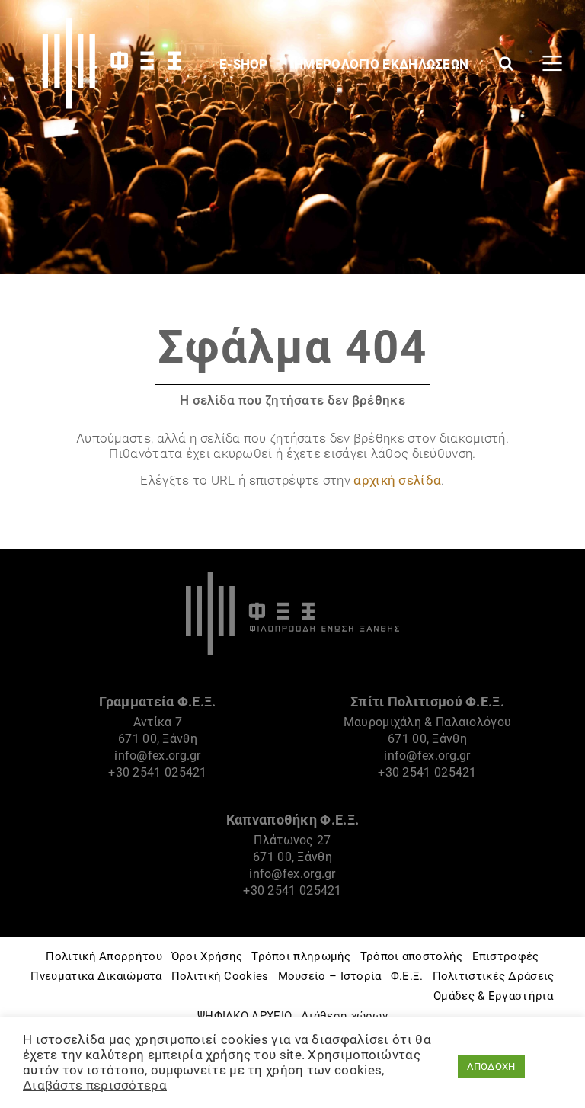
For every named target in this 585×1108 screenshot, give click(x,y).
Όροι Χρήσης (206, 956)
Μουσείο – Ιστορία (330, 976)
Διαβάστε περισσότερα (95, 1085)
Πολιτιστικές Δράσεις (494, 976)
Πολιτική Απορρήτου (103, 956)
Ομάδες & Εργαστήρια (493, 996)
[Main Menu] (552, 63)
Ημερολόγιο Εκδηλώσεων (383, 64)
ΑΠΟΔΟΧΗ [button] (491, 1066)
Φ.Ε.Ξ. (407, 976)
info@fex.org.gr (157, 755)
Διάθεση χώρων (344, 1016)
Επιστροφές (505, 956)
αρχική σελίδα (397, 480)
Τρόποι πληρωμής (301, 956)
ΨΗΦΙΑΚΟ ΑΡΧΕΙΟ (244, 1016)
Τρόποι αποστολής (411, 956)
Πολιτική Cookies (220, 976)
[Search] (506, 63)
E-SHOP (245, 64)
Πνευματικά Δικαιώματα (95, 976)
